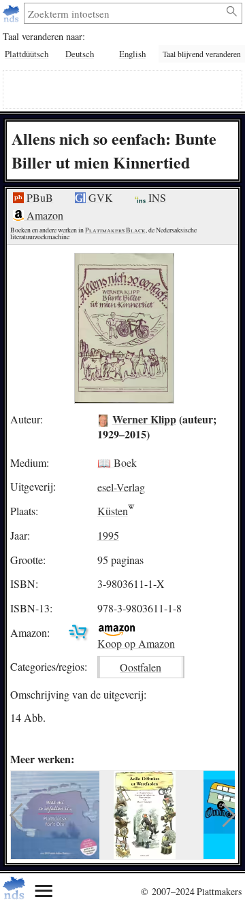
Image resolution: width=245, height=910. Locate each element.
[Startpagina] (12, 13)
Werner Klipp (144, 419)
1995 (108, 535)
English (132, 54)
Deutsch (79, 54)
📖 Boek (117, 462)
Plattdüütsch (26, 54)
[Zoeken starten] (232, 11)
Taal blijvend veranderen (202, 54)
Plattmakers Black (115, 230)
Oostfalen (140, 667)
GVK (99, 197)
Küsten (112, 511)
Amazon (43, 215)
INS (156, 197)
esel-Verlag (121, 486)
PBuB (38, 197)
